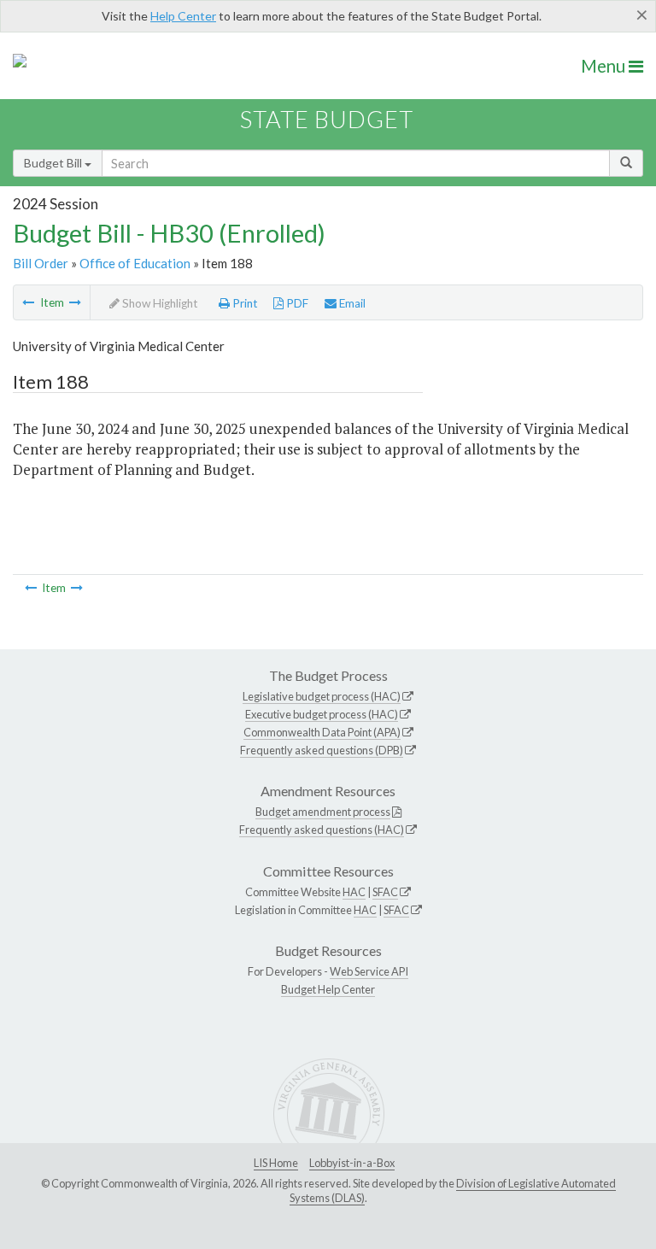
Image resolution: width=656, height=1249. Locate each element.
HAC (354, 892)
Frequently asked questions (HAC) (321, 829)
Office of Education (134, 263)
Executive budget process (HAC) (321, 714)
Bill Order (40, 263)
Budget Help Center (328, 989)
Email (351, 303)
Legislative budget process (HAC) (322, 696)
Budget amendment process (322, 811)
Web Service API (369, 971)
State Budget (326, 119)
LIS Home (276, 1163)
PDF (296, 303)
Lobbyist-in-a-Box (352, 1163)
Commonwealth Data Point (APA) (322, 732)
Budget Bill (54, 162)
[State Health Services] (28, 302)
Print (244, 303)
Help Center (183, 16)
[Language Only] (75, 302)
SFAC (385, 892)
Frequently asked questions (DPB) (321, 750)
